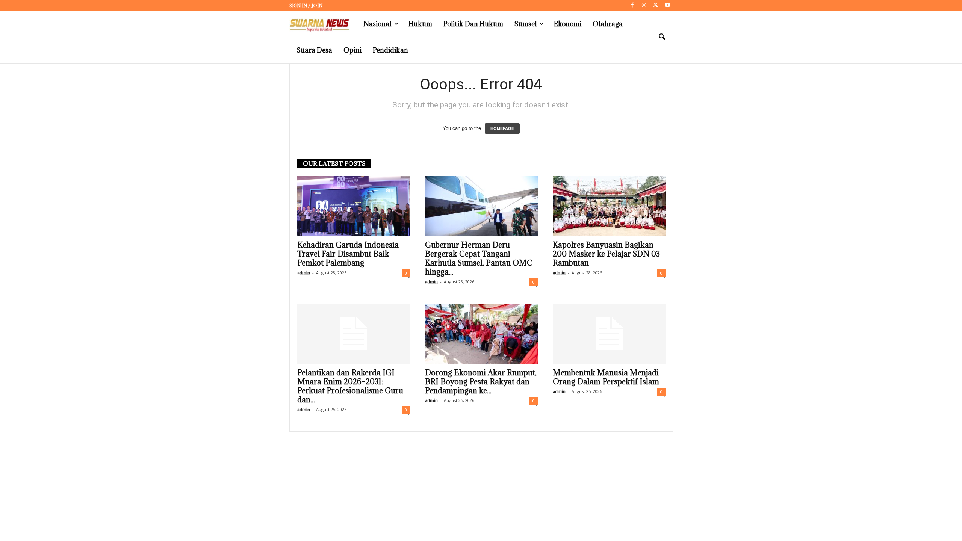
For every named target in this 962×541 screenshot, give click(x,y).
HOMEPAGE (502, 128)
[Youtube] (667, 5)
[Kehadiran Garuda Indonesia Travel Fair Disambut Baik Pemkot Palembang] (353, 206)
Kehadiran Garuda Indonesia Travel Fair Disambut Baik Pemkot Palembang (348, 254)
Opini (352, 50)
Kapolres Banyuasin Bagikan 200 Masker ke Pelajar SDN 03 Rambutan (606, 254)
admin (303, 272)
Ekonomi (567, 24)
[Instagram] (644, 5)
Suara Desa (314, 50)
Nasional (377, 24)
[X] (655, 5)
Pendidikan (390, 50)
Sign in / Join (305, 5)
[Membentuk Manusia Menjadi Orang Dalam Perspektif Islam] (609, 334)
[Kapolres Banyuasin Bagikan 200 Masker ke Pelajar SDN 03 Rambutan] (609, 206)
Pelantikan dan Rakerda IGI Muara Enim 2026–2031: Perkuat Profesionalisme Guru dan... (350, 386)
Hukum (420, 24)
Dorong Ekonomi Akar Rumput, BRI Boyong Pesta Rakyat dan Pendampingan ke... (481, 382)
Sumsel (525, 24)
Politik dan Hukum (473, 24)
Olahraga (608, 24)
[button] (661, 37)
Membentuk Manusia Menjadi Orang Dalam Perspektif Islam (606, 377)
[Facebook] (632, 5)
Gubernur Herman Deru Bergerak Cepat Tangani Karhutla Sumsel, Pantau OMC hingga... (478, 258)
